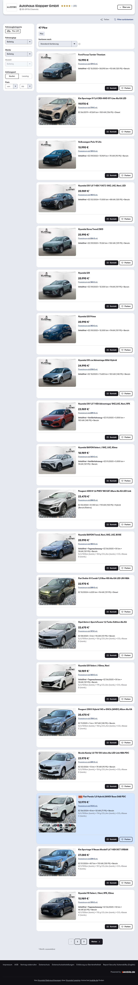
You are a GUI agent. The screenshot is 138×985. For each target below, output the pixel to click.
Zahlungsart (10, 72)
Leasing (25, 76)
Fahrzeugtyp (10, 38)
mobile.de (94, 980)
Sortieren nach (45, 39)
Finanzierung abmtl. (88, 64)
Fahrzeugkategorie (13, 27)
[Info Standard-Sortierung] (79, 44)
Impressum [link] (7, 965)
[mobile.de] (128, 972)
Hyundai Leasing (73, 980)
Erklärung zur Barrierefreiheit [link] (88, 965)
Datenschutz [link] (44, 965)
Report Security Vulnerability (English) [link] (119, 965)
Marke (8, 50)
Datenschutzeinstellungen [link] (63, 965)
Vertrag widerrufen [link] (28, 965)
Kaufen (12, 76)
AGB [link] (16, 965)
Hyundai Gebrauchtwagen (49, 980)
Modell (8, 60)
